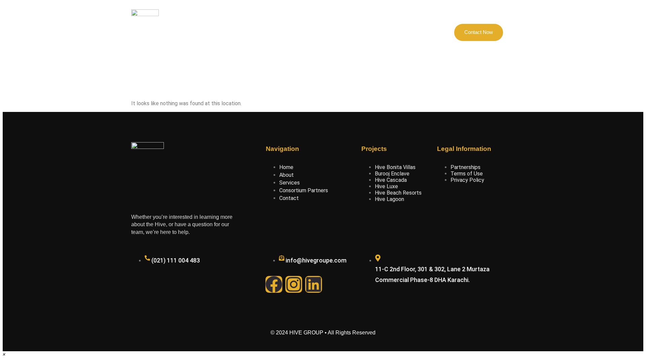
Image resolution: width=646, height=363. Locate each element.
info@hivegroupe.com (316, 260)
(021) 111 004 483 (175, 260)
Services (364, 32)
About (247, 32)
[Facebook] (273, 284)
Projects (275, 32)
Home (221, 32)
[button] (4, 354)
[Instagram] (293, 284)
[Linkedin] (313, 284)
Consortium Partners (319, 32)
